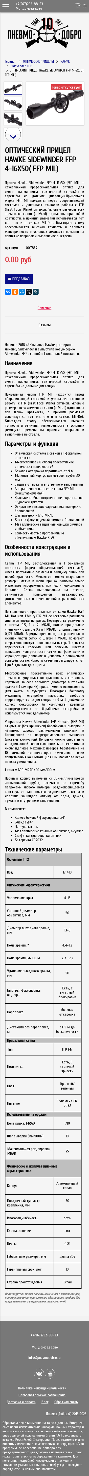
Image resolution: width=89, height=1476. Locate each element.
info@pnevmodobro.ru (44, 1357)
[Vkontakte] (39, 1374)
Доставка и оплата (21, 1402)
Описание (44, 308)
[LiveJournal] (36, 292)
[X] (29, 292)
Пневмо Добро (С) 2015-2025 (66, 1414)
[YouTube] (50, 1374)
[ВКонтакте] (8, 292)
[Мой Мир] (22, 292)
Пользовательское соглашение (42, 1395)
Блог (45, 1402)
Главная (10, 61)
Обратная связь (66, 1402)
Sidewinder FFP (21, 66)
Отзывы (45, 325)
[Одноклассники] (15, 292)
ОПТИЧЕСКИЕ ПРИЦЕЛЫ (38, 61)
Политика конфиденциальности (42, 1388)
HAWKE (65, 61)
